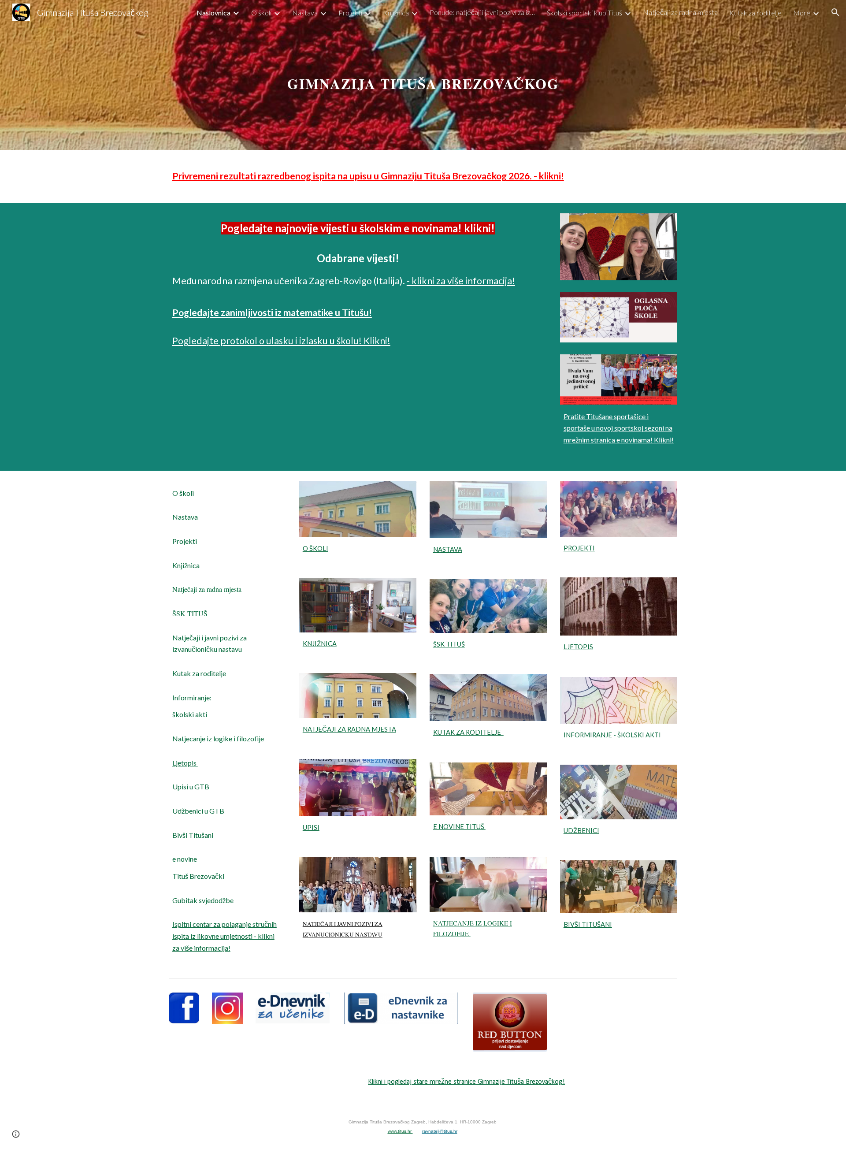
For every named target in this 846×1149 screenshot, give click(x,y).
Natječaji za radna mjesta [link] (680, 12)
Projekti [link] (350, 12)
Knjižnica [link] (396, 12)
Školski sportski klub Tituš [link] (584, 12)
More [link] (801, 12)
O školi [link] (261, 12)
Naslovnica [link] (213, 12)
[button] (835, 12)
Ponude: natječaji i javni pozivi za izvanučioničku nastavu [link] (482, 12)
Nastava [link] (305, 12)
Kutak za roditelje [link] (755, 12)
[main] (423, 74)
